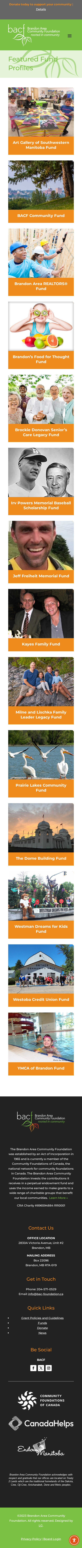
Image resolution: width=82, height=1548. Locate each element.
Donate (42, 1328)
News (43, 1333)
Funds (42, 1323)
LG (41, 1525)
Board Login (52, 1539)
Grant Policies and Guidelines (42, 1318)
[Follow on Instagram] (49, 1368)
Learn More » (58, 1198)
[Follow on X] (41, 1368)
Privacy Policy (31, 1539)
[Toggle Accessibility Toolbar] (74, 1540)
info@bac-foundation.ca (45, 1294)
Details (41, 9)
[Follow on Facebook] (33, 1368)
